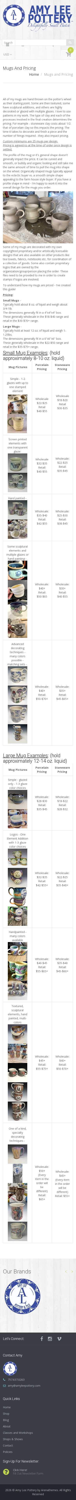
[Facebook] (42, 1338)
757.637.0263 (16, 1379)
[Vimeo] (59, 1338)
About (7, 1426)
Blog (6, 1420)
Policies (7, 1452)
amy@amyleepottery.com (24, 1385)
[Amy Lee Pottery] (38, 19)
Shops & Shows (13, 1439)
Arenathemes (49, 1490)
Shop (6, 1413)
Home (34, 74)
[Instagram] (50, 1338)
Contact (8, 1445)
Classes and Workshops (18, 1433)
